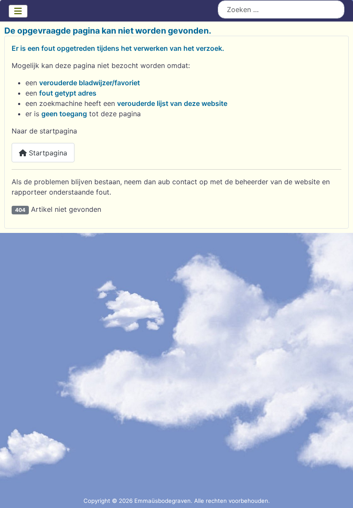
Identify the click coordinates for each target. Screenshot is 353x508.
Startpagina (47, 153)
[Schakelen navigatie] (18, 11)
